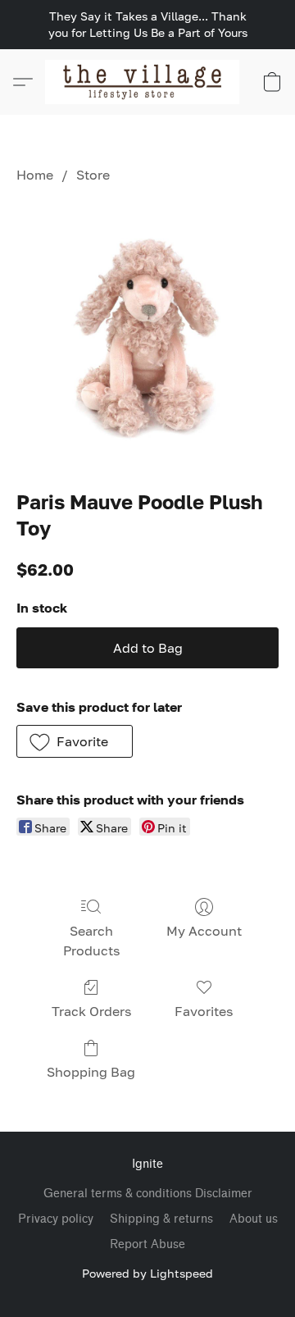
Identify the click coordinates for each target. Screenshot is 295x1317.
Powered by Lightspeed (147, 1273)
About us (253, 1219)
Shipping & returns (161, 1219)
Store (93, 174)
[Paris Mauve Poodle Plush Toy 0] (147, 333)
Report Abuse (147, 1244)
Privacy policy (55, 1219)
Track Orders (91, 1011)
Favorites (204, 1011)
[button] (147, 82)
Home (34, 174)
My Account (204, 931)
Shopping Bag (91, 1072)
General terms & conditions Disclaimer (147, 1194)
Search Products (91, 941)
